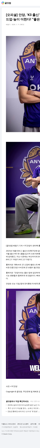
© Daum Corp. (7, 434)
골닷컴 (8, 3)
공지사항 (33, 424)
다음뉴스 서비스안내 (8, 424)
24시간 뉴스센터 (22, 424)
